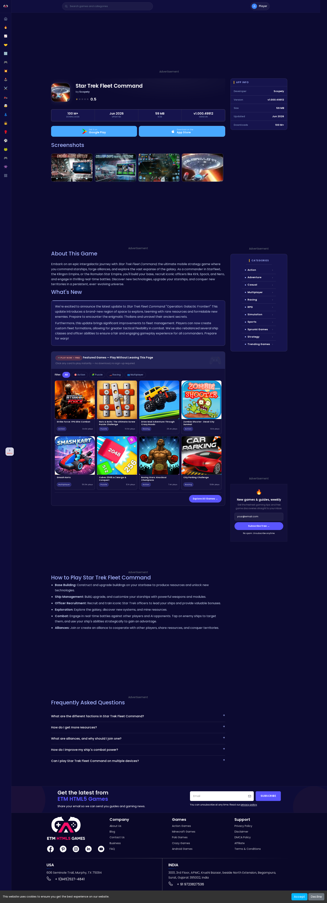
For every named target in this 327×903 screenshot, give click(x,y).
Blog (112, 832)
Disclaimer (241, 832)
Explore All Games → (205, 498)
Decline (316, 896)
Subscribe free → (259, 526)
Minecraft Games (183, 832)
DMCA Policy (242, 837)
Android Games (182, 849)
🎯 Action (79, 374)
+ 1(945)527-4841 (70, 879)
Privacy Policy (243, 826)
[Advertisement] (169, 42)
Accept (299, 896)
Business (115, 843)
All (66, 374)
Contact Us (117, 837)
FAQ (112, 849)
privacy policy (249, 804)
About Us (115, 826)
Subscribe (268, 796)
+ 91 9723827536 (190, 884)
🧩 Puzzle (97, 374)
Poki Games (180, 837)
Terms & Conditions (247, 849)
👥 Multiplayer (135, 374)
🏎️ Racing (115, 374)
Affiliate (239, 843)
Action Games (181, 826)
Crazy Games (181, 843)
